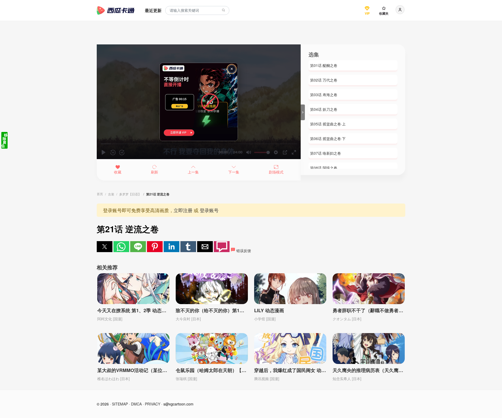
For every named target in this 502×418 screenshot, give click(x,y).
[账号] (400, 9)
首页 (100, 193)
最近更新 (153, 10)
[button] (104, 246)
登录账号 (209, 210)
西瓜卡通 (115, 10)
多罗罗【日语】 (130, 194)
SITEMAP (120, 404)
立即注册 (183, 210)
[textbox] (197, 10)
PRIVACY (152, 404)
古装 (111, 194)
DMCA (136, 404)
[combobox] (197, 10)
